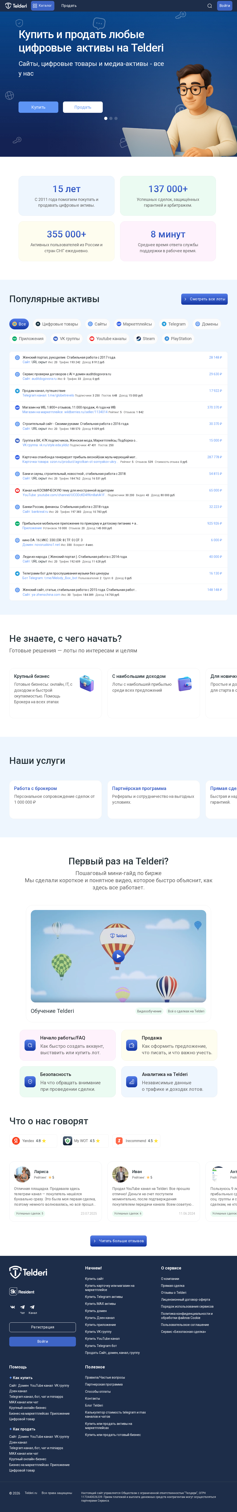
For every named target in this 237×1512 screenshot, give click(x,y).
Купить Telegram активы (104, 1297)
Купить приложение (100, 1325)
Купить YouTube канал (102, 1338)
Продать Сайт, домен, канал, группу (112, 1353)
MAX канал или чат (23, 1402)
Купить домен (96, 1311)
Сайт (13, 1385)
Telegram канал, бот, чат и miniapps (36, 1396)
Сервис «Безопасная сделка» (183, 1332)
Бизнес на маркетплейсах (29, 1413)
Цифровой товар (22, 1419)
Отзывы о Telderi (173, 1292)
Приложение (60, 1413)
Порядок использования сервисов (187, 1306)
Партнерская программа (104, 1384)
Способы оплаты (98, 1391)
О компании (170, 1279)
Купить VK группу (98, 1332)
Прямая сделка (172, 1286)
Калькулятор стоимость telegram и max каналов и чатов (115, 1414)
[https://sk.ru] (21, 1294)
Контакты (92, 1398)
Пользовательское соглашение (185, 1325)
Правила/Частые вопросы (105, 1377)
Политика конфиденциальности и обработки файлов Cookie (187, 1316)
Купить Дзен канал (100, 1318)
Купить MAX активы (100, 1304)
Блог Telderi (94, 1405)
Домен (23, 1385)
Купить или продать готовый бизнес (113, 1435)
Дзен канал (18, 1391)
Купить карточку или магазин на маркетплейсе (109, 1288)
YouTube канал (41, 1385)
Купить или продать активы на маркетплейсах (108, 1426)
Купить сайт (94, 1279)
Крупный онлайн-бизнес (27, 1408)
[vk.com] (12, 1306)
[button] (42, 6)
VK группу (61, 1385)
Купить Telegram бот (101, 1346)
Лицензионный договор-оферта (185, 1299)
